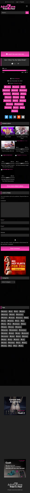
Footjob (8, 86)
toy (10, 345)
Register (22, 2)
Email (2, 226)
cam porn (24, 90)
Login (17, 2)
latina (16, 100)
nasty (18, 333)
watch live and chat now (16, 54)
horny (4, 323)
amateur (16, 86)
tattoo (25, 342)
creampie (7, 93)
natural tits (25, 333)
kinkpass (17, 78)
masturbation (19, 104)
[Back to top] (25, 488)
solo (23, 107)
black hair (7, 90)
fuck (18, 320)
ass (11, 311)
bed (23, 86)
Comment (3, 200)
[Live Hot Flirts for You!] (15, 274)
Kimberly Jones (18, 83)
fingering (16, 93)
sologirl (15, 110)
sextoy (4, 339)
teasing (4, 345)
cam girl (15, 90)
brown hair (20, 314)
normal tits (5, 336)
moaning (9, 107)
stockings (12, 342)
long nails (5, 330)
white (21, 345)
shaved (17, 339)
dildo (27, 317)
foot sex (8, 97)
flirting (23, 93)
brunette (5, 317)
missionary (23, 330)
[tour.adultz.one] (12, 7)
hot (10, 323)
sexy (11, 339)
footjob (16, 97)
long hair (10, 104)
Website (3, 232)
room (16, 107)
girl (23, 97)
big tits (22, 311)
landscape (8, 100)
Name (3, 220)
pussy (12, 336)
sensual (25, 336)
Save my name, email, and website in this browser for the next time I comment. (14, 243)
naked (12, 333)
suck (19, 342)
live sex (11, 327)
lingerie (23, 100)
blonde (12, 314)
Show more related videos (15, 186)
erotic (4, 320)
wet (16, 345)
